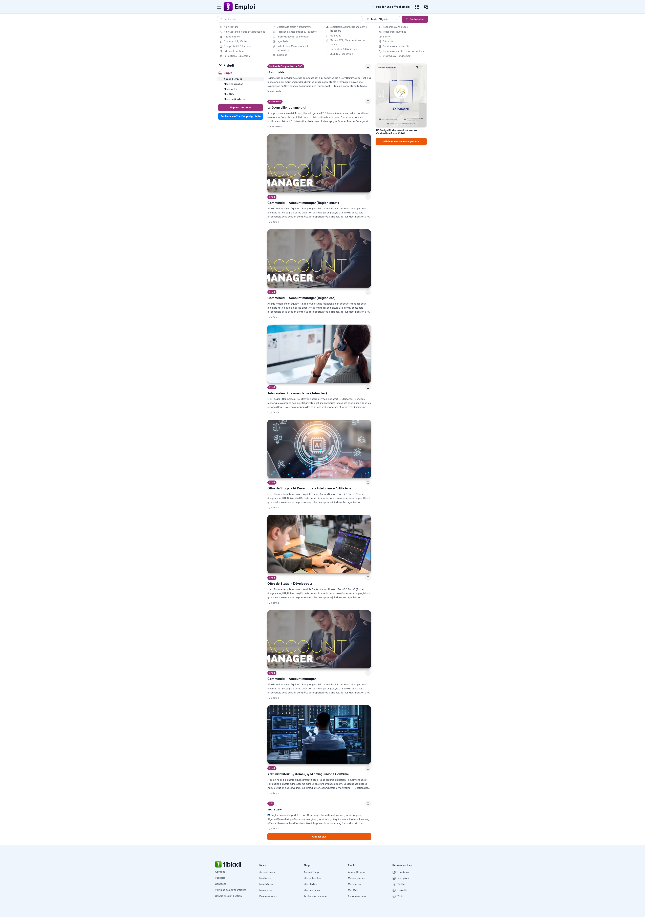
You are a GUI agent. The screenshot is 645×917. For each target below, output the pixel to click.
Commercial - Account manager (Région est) (301, 298)
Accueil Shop (311, 872)
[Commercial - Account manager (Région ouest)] (319, 163)
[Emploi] (228, 6)
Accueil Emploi (356, 872)
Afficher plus (319, 836)
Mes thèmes (266, 884)
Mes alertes (265, 890)
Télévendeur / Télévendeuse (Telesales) (297, 393)
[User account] (426, 7)
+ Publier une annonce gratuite (401, 141)
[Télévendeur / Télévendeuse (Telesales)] (319, 354)
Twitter (401, 884)
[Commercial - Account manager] (319, 639)
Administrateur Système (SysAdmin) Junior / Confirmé (308, 774)
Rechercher (417, 19)
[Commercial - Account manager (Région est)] (319, 258)
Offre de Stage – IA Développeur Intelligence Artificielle (309, 488)
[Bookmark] (368, 66)
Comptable (276, 72)
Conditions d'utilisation (228, 896)
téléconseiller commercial (286, 107)
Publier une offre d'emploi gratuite (241, 116)
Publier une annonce (315, 896)
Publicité (220, 877)
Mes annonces (312, 890)
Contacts (220, 883)
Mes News (265, 878)
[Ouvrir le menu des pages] (417, 6)
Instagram (403, 878)
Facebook (403, 872)
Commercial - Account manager (291, 679)
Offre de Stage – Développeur (289, 584)
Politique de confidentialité (230, 889)
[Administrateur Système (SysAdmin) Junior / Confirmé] (319, 734)
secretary (274, 809)
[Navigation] (219, 7)
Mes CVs (353, 890)
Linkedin (402, 890)
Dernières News (268, 896)
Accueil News (267, 872)
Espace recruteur (240, 107)
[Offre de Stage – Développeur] (319, 544)
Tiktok (401, 896)
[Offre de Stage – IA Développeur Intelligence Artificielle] (319, 449)
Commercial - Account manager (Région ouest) (303, 203)
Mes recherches (312, 878)
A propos (220, 871)
